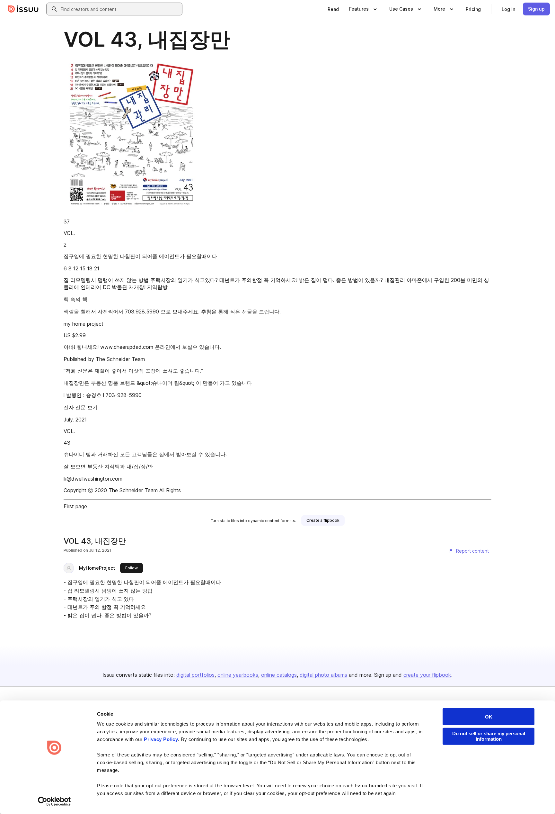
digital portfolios (195, 675)
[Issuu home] (23, 9)
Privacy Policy (161, 739)
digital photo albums (323, 675)
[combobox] (120, 9)
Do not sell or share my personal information (488, 736)
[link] (333, 9)
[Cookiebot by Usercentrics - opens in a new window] (54, 801)
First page (75, 506)
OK (488, 716)
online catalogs (279, 675)
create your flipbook (427, 675)
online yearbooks (237, 675)
